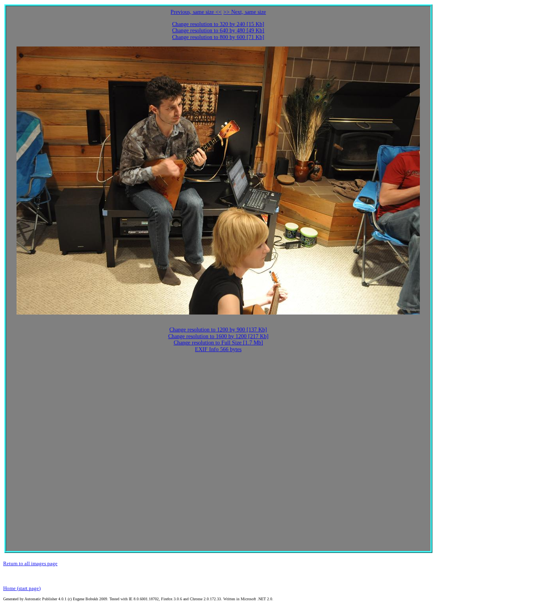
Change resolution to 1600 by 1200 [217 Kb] (218, 336)
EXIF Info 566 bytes (218, 349)
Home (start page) (22, 588)
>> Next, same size (244, 12)
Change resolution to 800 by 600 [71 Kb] (218, 37)
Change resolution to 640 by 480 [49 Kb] (218, 31)
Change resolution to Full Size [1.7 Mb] (218, 343)
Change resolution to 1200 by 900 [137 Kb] (218, 330)
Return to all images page (30, 563)
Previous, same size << (196, 12)
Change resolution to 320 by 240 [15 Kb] (218, 24)
